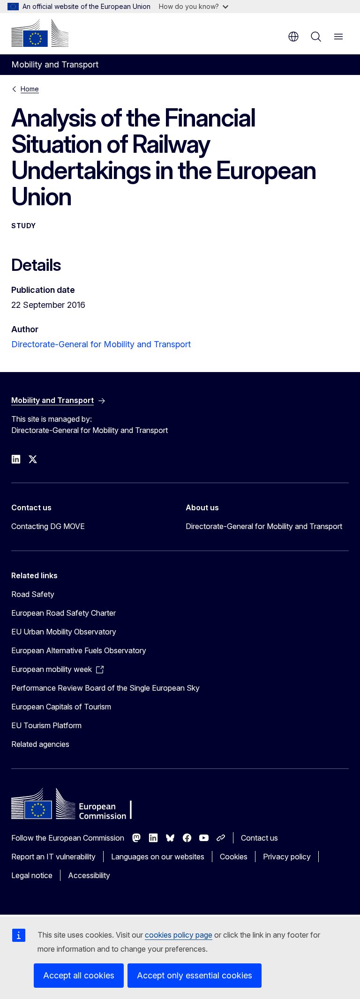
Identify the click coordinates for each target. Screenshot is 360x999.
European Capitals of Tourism (61, 706)
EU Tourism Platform (46, 725)
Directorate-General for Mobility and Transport (101, 344)
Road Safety (32, 594)
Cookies (234, 856)
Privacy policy (287, 856)
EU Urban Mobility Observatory (63, 631)
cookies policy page (178, 934)
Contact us (259, 837)
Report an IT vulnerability (53, 856)
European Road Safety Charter (63, 613)
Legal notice (31, 875)
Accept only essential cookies (194, 975)
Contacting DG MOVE (48, 526)
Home (30, 89)
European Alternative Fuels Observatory (78, 650)
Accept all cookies (78, 975)
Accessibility (89, 875)
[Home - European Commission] (39, 33)
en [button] (293, 36)
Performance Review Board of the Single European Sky (105, 688)
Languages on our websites (157, 856)
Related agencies (40, 744)
